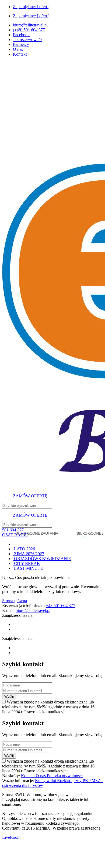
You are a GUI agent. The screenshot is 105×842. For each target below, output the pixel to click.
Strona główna (14, 600)
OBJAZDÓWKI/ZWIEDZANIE (42, 558)
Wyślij (9, 697)
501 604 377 (13, 530)
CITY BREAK (26, 563)
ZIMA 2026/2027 (28, 553)
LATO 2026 (24, 549)
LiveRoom (11, 837)
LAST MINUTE (28, 568)
